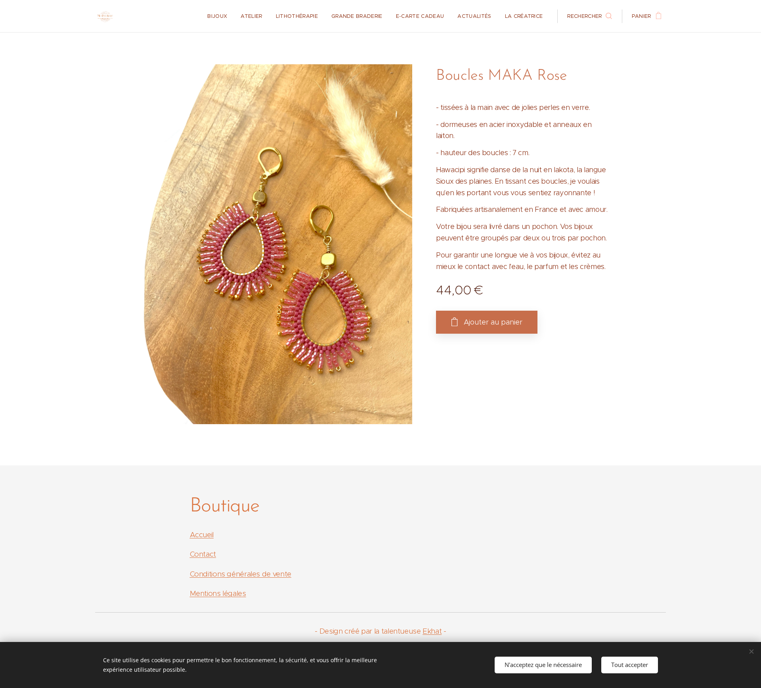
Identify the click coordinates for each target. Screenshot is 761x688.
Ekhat (432, 631)
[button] (589, 16)
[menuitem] (217, 16)
